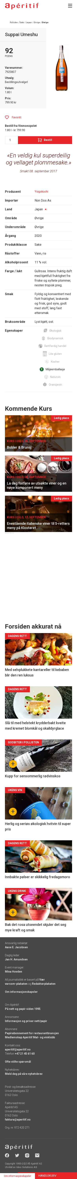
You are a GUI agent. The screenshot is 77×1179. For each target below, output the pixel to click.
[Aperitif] (21, 6)
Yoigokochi (41, 191)
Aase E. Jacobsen (16, 947)
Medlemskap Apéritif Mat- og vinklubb (30, 1037)
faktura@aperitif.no (18, 1119)
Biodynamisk (55, 338)
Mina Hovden (13, 971)
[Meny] (70, 6)
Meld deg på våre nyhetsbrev (23, 1073)
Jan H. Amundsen (16, 959)
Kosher (55, 361)
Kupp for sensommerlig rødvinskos (32, 776)
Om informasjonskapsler (21, 991)
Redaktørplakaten (43, 983)
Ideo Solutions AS (26, 1167)
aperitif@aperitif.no (18, 1049)
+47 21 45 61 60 (25, 1053)
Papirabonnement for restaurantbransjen (32, 1033)
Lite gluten (55, 353)
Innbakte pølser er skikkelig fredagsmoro (37, 877)
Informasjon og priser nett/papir (26, 1021)
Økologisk (55, 330)
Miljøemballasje (55, 369)
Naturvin (55, 377)
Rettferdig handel (55, 346)
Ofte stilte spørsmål (18, 1061)
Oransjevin (55, 384)
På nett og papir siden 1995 (22, 1008)
